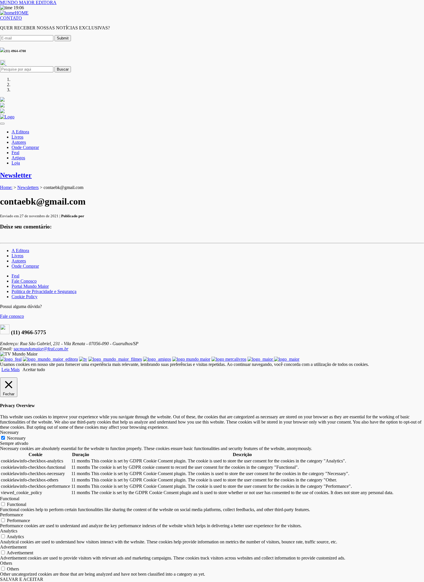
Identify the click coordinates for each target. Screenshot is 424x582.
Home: (6, 187)
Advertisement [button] (13, 547)
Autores (19, 142)
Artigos (18, 157)
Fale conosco (12, 316)
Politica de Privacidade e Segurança (44, 291)
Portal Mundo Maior (30, 286)
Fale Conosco (24, 281)
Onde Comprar (25, 147)
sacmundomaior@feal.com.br (41, 348)
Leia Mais (10, 369)
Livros (17, 137)
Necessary (16, 438)
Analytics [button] (8, 530)
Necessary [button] (9, 432)
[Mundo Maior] (191, 359)
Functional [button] (9, 498)
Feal (15, 152)
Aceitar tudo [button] (33, 369)
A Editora (20, 131)
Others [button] (6, 563)
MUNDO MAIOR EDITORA (28, 2)
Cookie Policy (24, 296)
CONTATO (11, 18)
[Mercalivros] (228, 359)
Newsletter (16, 175)
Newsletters (28, 187)
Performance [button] (11, 514)
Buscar (63, 69)
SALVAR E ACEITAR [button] (21, 579)
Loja (16, 162)
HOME (22, 12)
